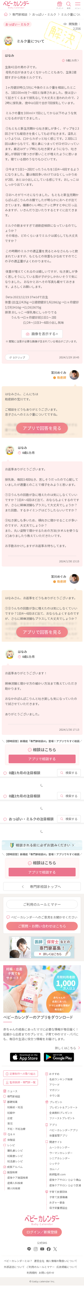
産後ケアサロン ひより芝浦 (63, 1185)
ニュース (12, 1091)
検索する (71, 773)
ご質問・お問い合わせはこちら (42, 926)
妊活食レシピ (15, 1161)
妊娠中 (11, 1112)
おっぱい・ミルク (44, 14)
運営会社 (39, 1261)
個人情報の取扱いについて (61, 1261)
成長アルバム (15, 1167)
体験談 (11, 1139)
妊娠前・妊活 (15, 1107)
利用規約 (32, 1272)
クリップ (19, 357)
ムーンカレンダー (59, 1147)
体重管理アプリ (58, 1135)
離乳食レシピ (15, 1150)
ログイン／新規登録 (42, 1231)
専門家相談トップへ (45, 886)
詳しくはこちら (65, 1048)
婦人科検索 (13, 1188)
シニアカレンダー (59, 1158)
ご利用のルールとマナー (42, 904)
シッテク (54, 1163)
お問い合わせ (46, 1272)
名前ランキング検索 (61, 1079)
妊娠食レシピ (15, 1156)
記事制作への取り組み (23, 1073)
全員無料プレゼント (61, 1112)
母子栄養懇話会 (58, 1208)
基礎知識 (12, 1101)
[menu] (77, 5)
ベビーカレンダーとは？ (18, 1261)
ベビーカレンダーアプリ (63, 1130)
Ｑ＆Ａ (11, 1134)
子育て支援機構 (58, 1197)
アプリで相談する (42, 758)
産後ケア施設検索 (17, 1177)
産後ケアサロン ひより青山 (63, 1179)
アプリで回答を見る (42, 428)
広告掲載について (66, 1267)
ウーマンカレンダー (61, 1153)
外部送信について (14, 1267)
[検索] (68, 5)
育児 (9, 1123)
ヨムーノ (54, 1169)
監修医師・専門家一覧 (23, 1082)
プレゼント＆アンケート (63, 1107)
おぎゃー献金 (57, 1202)
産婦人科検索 (15, 1183)
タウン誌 (54, 1095)
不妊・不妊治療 (16, 1129)
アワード (54, 1084)
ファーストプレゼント (62, 1118)
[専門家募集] (41, 947)
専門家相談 (19, 14)
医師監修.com (57, 1174)
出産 (9, 1118)
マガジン (54, 1090)
